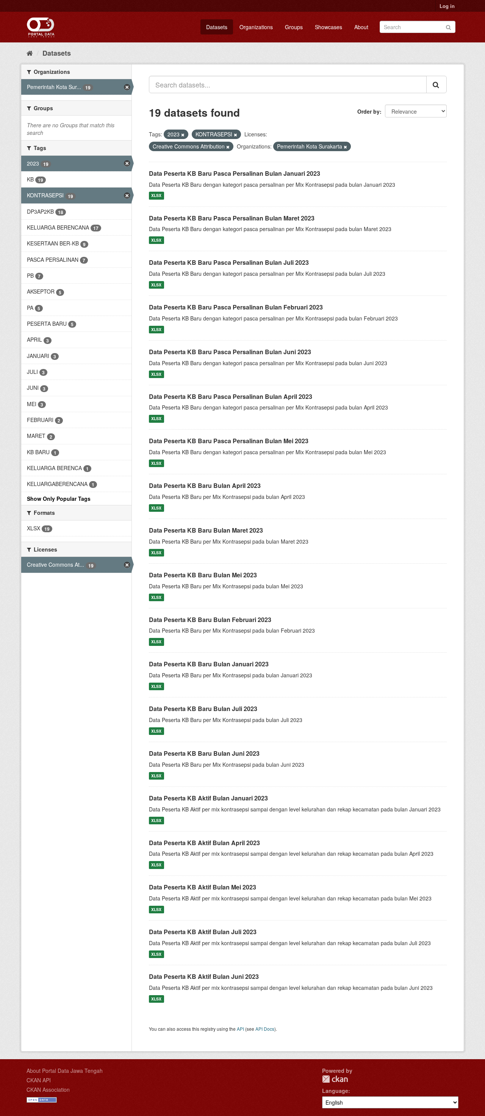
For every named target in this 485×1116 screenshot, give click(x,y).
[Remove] (183, 134)
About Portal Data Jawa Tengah (65, 1070)
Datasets (216, 27)
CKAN (335, 1079)
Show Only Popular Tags (59, 498)
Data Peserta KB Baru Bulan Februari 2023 (210, 619)
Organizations (256, 27)
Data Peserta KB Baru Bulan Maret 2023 (206, 530)
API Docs (264, 1028)
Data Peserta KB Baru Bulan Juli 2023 (203, 708)
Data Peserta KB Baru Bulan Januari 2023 (209, 664)
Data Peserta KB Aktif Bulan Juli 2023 (203, 931)
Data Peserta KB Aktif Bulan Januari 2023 (208, 798)
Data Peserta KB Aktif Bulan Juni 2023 (204, 976)
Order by (368, 111)
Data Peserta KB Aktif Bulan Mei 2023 (202, 887)
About (361, 27)
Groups (294, 27)
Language (335, 1090)
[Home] (30, 53)
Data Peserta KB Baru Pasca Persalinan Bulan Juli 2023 (229, 262)
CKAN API (39, 1080)
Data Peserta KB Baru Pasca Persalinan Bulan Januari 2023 (234, 173)
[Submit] (448, 26)
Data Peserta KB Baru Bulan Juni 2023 (204, 753)
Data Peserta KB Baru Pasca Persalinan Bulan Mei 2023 (228, 440)
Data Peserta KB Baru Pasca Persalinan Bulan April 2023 (230, 396)
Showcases (328, 27)
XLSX (156, 196)
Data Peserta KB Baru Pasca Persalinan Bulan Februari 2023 (236, 307)
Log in (447, 5)
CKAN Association (48, 1089)
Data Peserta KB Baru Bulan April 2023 (205, 485)
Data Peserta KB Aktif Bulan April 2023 (204, 842)
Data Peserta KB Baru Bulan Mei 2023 (203, 575)
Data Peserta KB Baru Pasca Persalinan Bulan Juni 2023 (230, 351)
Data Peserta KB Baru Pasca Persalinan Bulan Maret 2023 (231, 218)
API (240, 1028)
